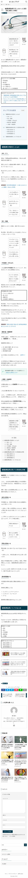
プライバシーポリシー (12, 873)
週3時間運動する (11, 133)
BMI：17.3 (9, 116)
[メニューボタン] (1, 1)
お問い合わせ (20, 873)
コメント (5, 798)
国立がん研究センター (12, 372)
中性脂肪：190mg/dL (12, 120)
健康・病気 (5, 12)
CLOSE (22, 110)
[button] (3, 690)
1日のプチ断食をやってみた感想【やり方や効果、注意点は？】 (17, 654)
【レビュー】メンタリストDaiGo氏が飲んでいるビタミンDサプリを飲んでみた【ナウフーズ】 (14, 100)
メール (5, 820)
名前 (4, 815)
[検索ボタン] (26, 1)
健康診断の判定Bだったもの (13, 114)
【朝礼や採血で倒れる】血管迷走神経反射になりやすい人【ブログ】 (17, 673)
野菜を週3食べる (11, 131)
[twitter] (14, 725)
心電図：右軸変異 (11, 124)
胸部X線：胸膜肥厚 (11, 122)
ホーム (6, 873)
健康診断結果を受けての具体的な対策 (15, 127)
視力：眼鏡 (9, 118)
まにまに (14, 715)
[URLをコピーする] (25, 690)
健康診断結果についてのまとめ (13, 136)
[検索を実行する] (25, 845)
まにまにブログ (14, 1)
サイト (4, 825)
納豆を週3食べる (11, 129)
